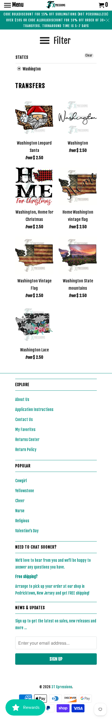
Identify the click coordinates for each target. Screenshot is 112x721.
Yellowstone (24, 490)
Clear (88, 55)
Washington (31, 69)
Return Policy (25, 449)
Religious (22, 520)
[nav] (14, 5)
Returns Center (27, 439)
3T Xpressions (61, 687)
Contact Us (24, 419)
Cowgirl (21, 480)
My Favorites (25, 429)
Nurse (19, 510)
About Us (22, 399)
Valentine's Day (27, 530)
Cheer (19, 500)
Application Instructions (34, 409)
